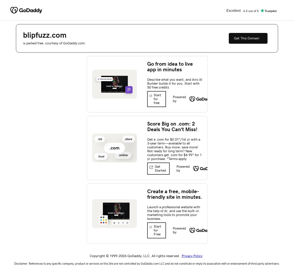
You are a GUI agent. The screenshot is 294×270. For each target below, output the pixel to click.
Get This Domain (246, 38)
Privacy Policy (192, 256)
